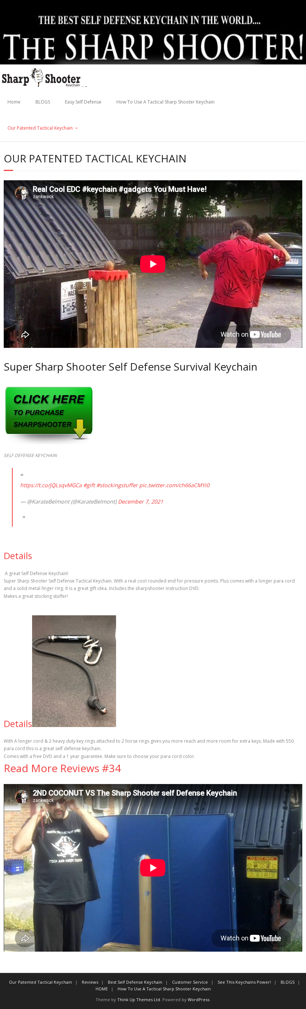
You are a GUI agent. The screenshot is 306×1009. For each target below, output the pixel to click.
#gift (89, 485)
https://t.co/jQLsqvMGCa (51, 485)
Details (18, 555)
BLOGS (42, 102)
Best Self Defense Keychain (135, 982)
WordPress (198, 999)
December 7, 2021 (140, 501)
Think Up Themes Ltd (138, 999)
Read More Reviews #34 (62, 768)
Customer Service (190, 982)
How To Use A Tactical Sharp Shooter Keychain (165, 102)
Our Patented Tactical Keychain (40, 128)
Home (14, 102)
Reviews (90, 982)
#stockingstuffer (117, 485)
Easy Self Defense (83, 102)
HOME (102, 988)
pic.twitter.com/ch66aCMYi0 (174, 485)
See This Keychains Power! (244, 982)
